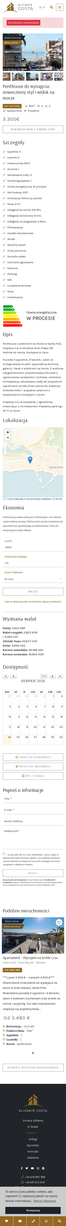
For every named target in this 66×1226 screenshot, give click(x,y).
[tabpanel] (33, 983)
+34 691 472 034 (35, 1182)
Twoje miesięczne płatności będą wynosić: (33, 602)
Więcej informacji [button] (45, 1201)
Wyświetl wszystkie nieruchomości (33, 1067)
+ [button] (8, 432)
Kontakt (33, 1151)
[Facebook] (22, 1168)
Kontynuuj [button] (33, 1210)
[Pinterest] (43, 1168)
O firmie (33, 1126)
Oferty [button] (32, 1133)
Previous (7, 52)
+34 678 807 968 (35, 1177)
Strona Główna (33, 1120)
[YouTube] (33, 1168)
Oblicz (33, 591)
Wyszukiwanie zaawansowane (23, 22)
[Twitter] (27, 1168)
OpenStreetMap (33, 498)
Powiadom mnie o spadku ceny (33, 129)
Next (58, 52)
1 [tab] (33, 1053)
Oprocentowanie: (16, 557)
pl (41, 7)
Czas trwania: (14, 572)
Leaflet (11, 498)
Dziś (44, 676)
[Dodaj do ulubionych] (59, 922)
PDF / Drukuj (35, 775)
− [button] (8, 437)
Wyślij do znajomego (35, 766)
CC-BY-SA (57, 498)
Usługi (33, 1139)
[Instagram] (38, 1168)
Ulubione (33, 1157)
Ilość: (8, 541)
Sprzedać (33, 1145)
